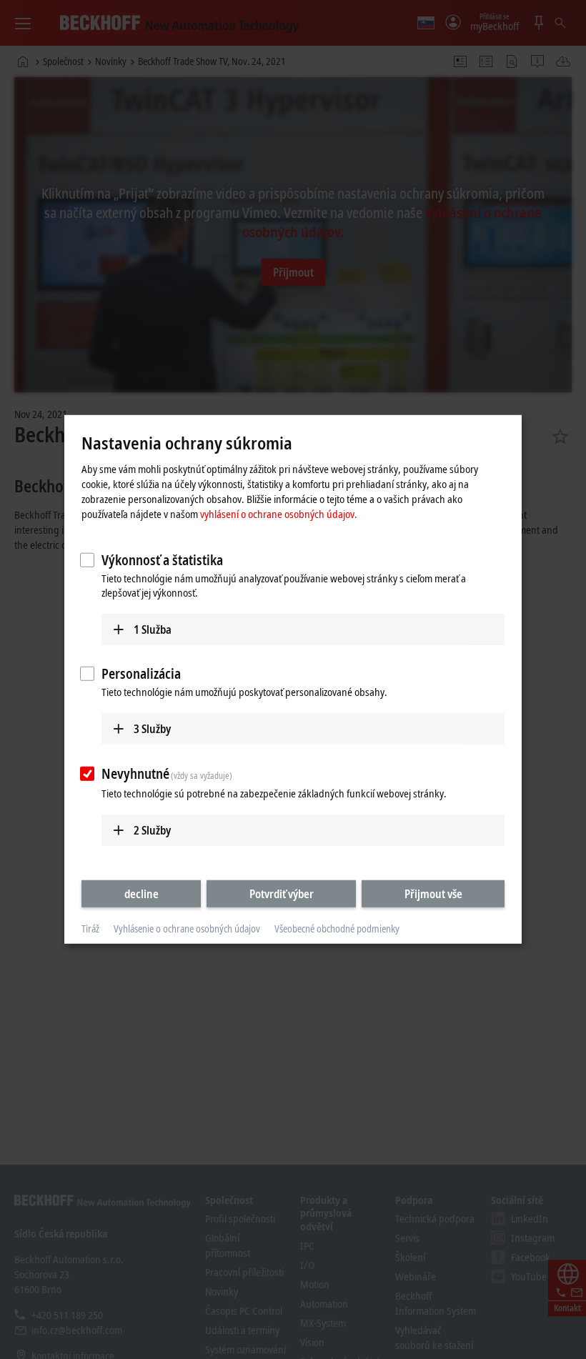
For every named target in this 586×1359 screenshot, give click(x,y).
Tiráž (90, 928)
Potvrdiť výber (281, 893)
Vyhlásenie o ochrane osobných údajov (187, 928)
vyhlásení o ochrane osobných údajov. (278, 513)
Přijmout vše (433, 893)
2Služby (152, 829)
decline (141, 893)
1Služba (153, 629)
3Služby (152, 729)
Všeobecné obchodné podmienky (336, 928)
